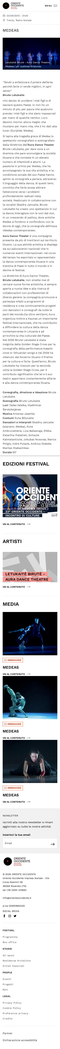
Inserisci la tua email (16, 834)
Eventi (7, 979)
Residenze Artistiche (17, 960)
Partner (7, 1033)
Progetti (8, 984)
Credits (8, 1018)
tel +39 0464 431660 (14, 890)
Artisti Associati (13, 966)
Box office (9, 942)
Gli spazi (8, 955)
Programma (10, 937)
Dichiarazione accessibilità (20, 1040)
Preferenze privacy (15, 1013)
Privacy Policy (12, 1002)
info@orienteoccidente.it (17, 898)
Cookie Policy (12, 1008)
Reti (5, 989)
